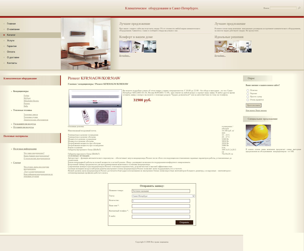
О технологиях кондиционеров (37, 158)
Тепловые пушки (31, 117)
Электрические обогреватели (36, 120)
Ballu (26, 106)
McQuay (27, 98)
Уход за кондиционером (34, 171)
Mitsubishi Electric (31, 101)
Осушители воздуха (23, 127)
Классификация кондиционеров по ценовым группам (38, 175)
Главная (11, 23)
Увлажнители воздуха (24, 124)
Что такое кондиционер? (34, 153)
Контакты (12, 63)
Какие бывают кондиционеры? (36, 156)
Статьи (17, 162)
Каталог (11, 35)
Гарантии (12, 46)
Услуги (10, 40)
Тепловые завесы (31, 114)
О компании (13, 29)
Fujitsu (26, 95)
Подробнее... (124, 55)
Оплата (11, 51)
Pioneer (27, 103)
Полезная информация (25, 148)
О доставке (13, 57)
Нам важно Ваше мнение (256, 110)
